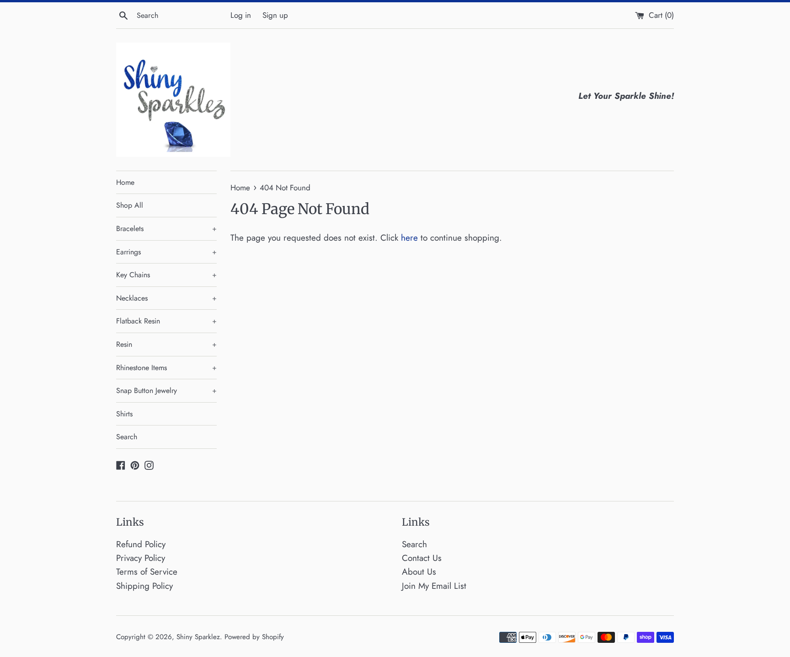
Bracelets (166, 228)
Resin (166, 344)
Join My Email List (434, 586)
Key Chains (166, 274)
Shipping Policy (144, 586)
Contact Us (422, 558)
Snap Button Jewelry (166, 390)
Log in (240, 15)
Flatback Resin (166, 321)
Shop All (129, 205)
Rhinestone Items (166, 367)
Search (126, 436)
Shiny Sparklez (198, 637)
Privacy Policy (140, 558)
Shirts (124, 414)
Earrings (166, 252)
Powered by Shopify (254, 637)
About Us (419, 571)
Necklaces (166, 298)
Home (125, 182)
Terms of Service (146, 571)
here (409, 238)
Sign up (275, 15)
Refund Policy (140, 544)
